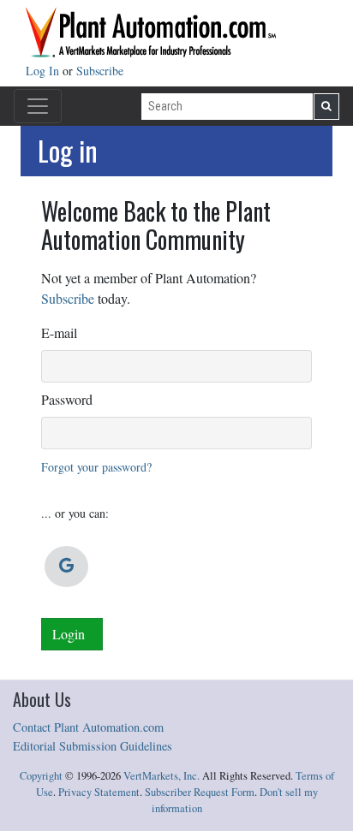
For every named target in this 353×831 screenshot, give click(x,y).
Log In (44, 70)
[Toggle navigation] (38, 106)
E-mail (59, 332)
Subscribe (99, 70)
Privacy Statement (99, 792)
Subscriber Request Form (199, 792)
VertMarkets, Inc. (161, 776)
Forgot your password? (96, 467)
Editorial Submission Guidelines (92, 746)
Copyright (41, 776)
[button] (66, 566)
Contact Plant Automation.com (88, 727)
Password (67, 399)
